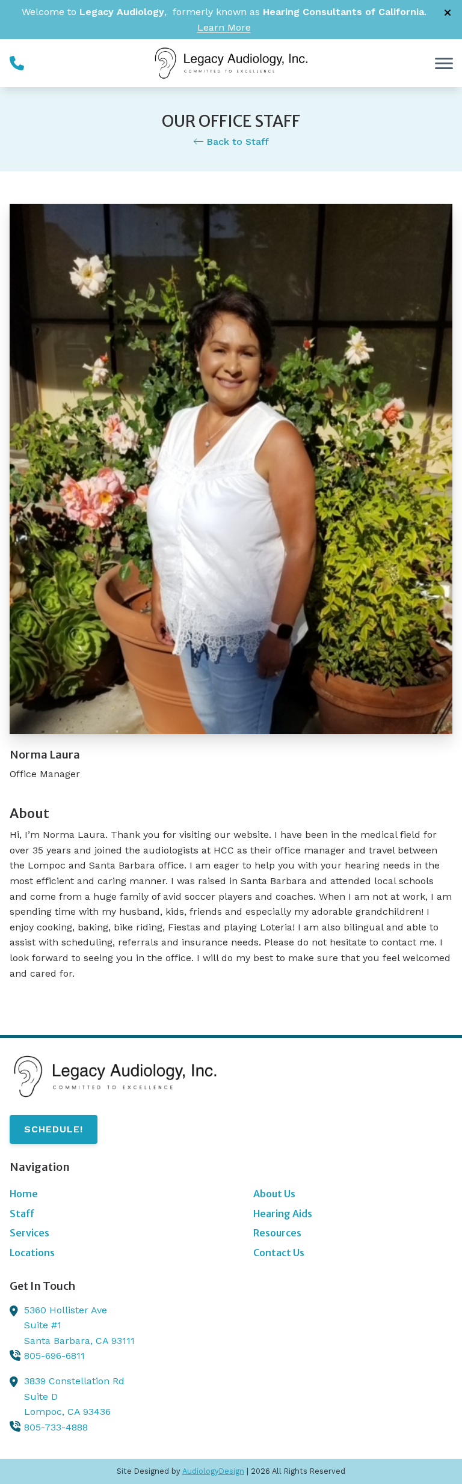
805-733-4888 (56, 1427)
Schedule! (53, 1129)
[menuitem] (109, 1194)
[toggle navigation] (444, 63)
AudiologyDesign (213, 1471)
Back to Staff (236, 141)
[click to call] (17, 63)
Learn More (224, 27)
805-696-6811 (54, 1355)
